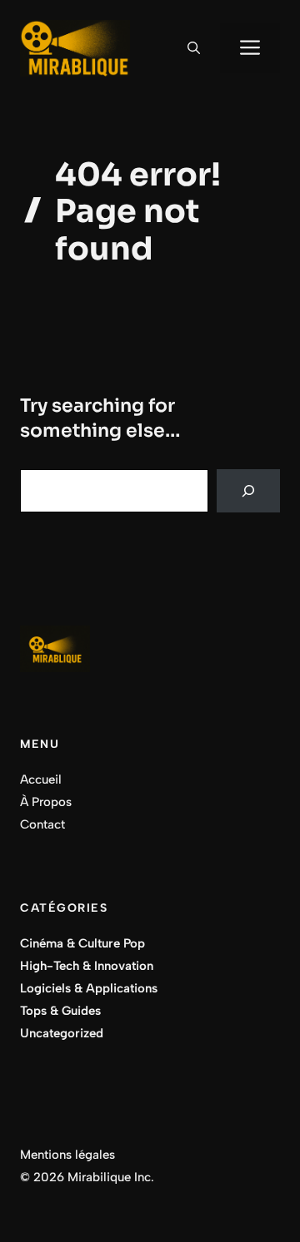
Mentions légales (67, 1154)
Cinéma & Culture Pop (82, 943)
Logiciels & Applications (89, 988)
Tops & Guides (60, 1010)
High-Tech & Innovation (86, 965)
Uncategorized (61, 1033)
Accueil (41, 779)
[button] (194, 48)
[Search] (248, 490)
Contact (42, 824)
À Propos (46, 801)
